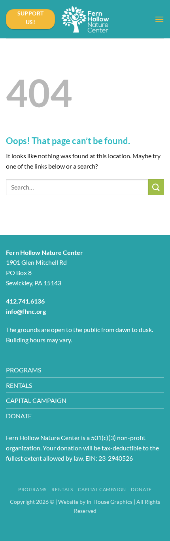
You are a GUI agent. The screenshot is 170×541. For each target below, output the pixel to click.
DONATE (19, 416)
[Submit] (156, 187)
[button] (159, 19)
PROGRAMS (23, 370)
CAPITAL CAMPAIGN (36, 400)
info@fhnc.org (26, 311)
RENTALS (19, 385)
